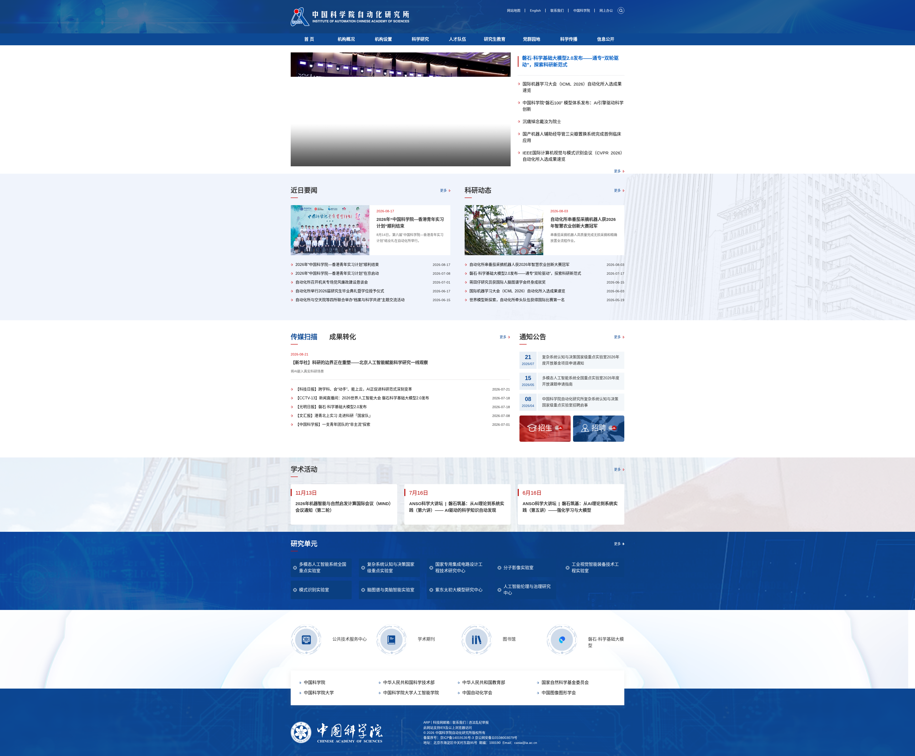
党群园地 (531, 39)
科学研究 (420, 39)
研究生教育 (494, 39)
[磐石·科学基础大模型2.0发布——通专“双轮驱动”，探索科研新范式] (401, 109)
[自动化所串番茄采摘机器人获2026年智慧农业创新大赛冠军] (504, 230)
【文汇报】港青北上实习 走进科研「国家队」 (334, 416)
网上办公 (606, 10)
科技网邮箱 (441, 722)
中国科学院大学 (319, 692)
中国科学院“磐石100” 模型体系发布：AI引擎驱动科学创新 (573, 106)
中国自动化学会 (477, 692)
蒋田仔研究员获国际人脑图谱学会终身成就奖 (507, 282)
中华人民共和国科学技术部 (409, 682)
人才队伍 (457, 39)
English (535, 10)
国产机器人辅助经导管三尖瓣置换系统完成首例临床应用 (572, 137)
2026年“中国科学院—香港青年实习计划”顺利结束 (410, 222)
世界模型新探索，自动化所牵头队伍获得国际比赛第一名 (517, 300)
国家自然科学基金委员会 (565, 682)
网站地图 (513, 10)
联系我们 (557, 10)
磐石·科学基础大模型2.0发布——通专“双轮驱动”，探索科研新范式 (570, 61)
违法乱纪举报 (479, 722)
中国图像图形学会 (559, 692)
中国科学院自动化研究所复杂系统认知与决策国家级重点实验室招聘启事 (580, 402)
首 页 (309, 39)
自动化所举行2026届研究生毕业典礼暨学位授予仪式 (339, 291)
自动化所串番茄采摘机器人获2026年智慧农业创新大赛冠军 (583, 222)
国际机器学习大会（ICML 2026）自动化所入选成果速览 (572, 87)
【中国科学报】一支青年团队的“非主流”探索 (332, 424)
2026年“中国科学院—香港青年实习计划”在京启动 (337, 273)
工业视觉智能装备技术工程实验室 (595, 567)
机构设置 (383, 39)
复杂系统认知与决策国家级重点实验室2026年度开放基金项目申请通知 (580, 360)
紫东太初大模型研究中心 (459, 590)
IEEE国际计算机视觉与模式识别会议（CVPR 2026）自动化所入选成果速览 (572, 156)
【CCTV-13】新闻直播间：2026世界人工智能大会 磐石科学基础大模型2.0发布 (362, 398)
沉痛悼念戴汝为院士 (542, 121)
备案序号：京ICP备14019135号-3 (448, 738)
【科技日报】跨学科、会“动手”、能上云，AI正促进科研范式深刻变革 (353, 389)
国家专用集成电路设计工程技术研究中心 (459, 567)
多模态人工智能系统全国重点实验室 (322, 567)
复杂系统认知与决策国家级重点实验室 (390, 567)
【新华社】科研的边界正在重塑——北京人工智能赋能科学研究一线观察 (359, 362)
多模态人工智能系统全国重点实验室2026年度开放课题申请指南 (580, 381)
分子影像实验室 (518, 567)
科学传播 (568, 39)
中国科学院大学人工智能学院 (411, 692)
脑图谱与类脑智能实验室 (390, 590)
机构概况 (346, 39)
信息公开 (605, 39)
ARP (426, 722)
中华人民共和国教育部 (483, 682)
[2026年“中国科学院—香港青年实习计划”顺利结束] (330, 230)
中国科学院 (581, 10)
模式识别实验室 (314, 590)
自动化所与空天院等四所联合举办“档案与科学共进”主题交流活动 (350, 300)
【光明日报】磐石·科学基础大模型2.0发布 (331, 407)
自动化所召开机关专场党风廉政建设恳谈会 (331, 282)
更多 (617, 171)
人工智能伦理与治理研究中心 (527, 589)
